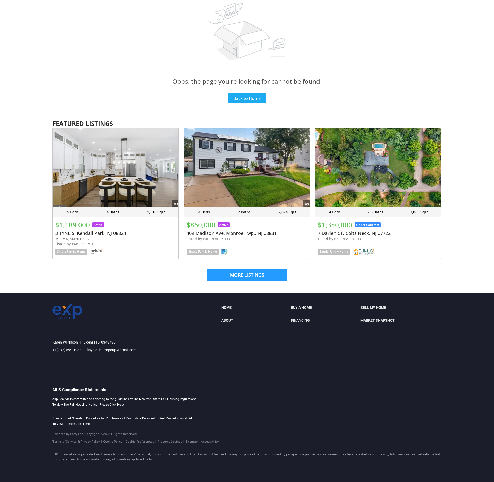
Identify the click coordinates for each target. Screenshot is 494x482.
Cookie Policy (112, 441)
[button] (254, 307)
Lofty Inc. (77, 434)
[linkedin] (73, 468)
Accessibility (210, 441)
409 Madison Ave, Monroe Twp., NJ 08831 (232, 233)
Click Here (116, 404)
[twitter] (88, 468)
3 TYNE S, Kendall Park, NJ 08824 (90, 233)
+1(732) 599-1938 (67, 350)
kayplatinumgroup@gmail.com (111, 350)
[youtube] (118, 468)
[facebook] (58, 468)
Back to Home (247, 98)
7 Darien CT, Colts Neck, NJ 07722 (354, 233)
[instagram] (103, 468)
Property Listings (169, 441)
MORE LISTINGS (247, 275)
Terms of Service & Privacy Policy (76, 441)
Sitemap (192, 441)
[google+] (133, 468)
